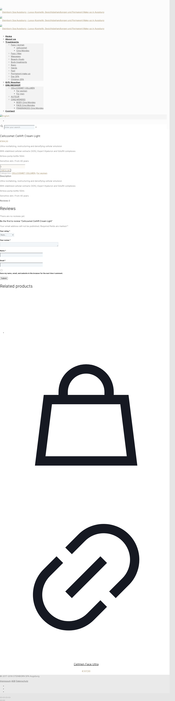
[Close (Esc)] (9, 697)
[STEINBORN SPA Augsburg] (60, 20)
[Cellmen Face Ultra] (86, 313)
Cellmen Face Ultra (86, 664)
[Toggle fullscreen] (4, 697)
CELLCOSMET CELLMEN (23, 173)
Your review (5, 240)
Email (3, 261)
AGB (13, 681)
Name (3, 251)
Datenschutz (22, 681)
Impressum (5, 681)
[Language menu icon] (4, 116)
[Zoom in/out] (1, 697)
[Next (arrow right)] (4, 700)
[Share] (6, 697)
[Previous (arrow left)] (1, 700)
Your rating (5, 231)
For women (42, 173)
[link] (36, 127)
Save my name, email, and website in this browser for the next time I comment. (31, 273)
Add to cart (5, 170)
